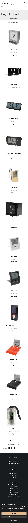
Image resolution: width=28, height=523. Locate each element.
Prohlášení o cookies (14, 496)
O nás (14, 472)
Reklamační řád (14, 488)
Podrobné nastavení (14, 516)
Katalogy (14, 475)
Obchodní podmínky (14, 485)
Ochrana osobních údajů (14, 494)
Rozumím (14, 513)
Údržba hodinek (14, 492)
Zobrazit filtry (13, 18)
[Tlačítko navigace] (24, 2)
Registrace (14, 486)
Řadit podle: (10, 22)
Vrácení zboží (14, 490)
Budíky (7, 9)
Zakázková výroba (14, 474)
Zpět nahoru (13, 440)
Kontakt (14, 477)
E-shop (3, 9)
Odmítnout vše (14, 520)
